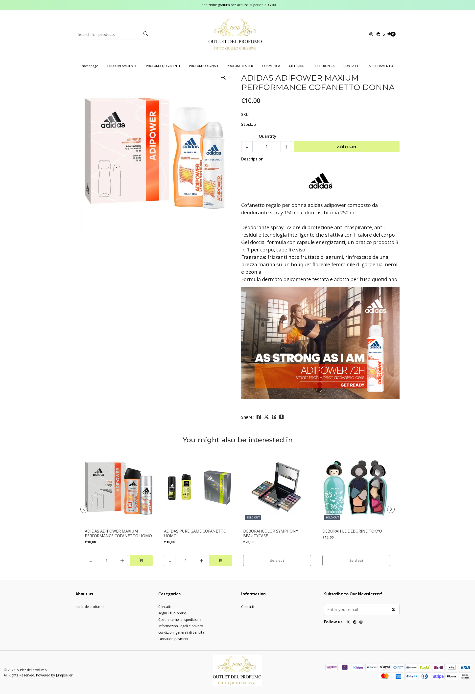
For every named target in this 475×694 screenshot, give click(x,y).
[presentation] (84, 509)
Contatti (164, 606)
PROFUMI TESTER (240, 66)
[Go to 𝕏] (348, 622)
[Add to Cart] (141, 560)
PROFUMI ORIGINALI (203, 66)
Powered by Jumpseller (54, 675)
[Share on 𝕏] (266, 416)
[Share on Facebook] (259, 416)
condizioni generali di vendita (181, 632)
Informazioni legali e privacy (180, 626)
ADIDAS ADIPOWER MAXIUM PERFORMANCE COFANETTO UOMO (118, 533)
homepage (90, 66)
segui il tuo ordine (172, 613)
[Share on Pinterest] (274, 416)
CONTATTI (351, 66)
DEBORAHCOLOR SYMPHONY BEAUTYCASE (270, 533)
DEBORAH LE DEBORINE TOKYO (352, 531)
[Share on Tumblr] (281, 416)
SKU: (245, 114)
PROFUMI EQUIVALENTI (163, 66)
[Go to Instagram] (360, 622)
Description (252, 159)
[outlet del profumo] (237, 34)
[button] (380, 34)
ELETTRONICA (324, 66)
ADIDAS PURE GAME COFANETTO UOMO (195, 533)
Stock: (247, 124)
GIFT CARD (297, 66)
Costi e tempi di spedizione (179, 619)
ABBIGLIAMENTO (381, 66)
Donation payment (173, 638)
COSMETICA (271, 66)
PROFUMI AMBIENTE (122, 66)
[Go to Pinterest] (354, 622)
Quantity (267, 136)
